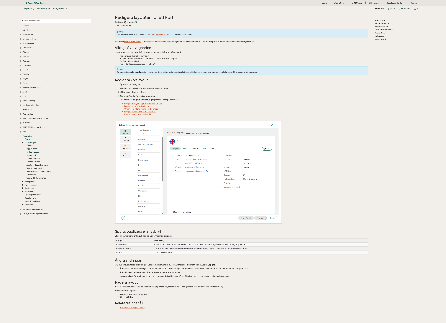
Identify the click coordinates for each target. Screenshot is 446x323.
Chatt (25, 96)
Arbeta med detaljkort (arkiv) (37, 165)
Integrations (339, 3)
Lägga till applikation (32, 201)
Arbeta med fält (32, 155)
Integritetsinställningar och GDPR (35, 118)
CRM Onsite (374, 3)
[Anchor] (113, 48)
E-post (25, 70)
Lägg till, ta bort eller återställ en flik (140, 111)
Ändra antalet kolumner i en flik (137, 114)
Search (413, 3)
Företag (26, 52)
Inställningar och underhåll (33, 209)
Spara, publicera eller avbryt (384, 30)
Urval (25, 92)
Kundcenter (29, 188)
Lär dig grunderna (29, 39)
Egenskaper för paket (33, 195)
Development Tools (159, 35)
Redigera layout (60, 8)
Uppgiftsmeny (30, 198)
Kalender (26, 61)
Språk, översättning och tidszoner (35, 214)
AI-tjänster (27, 123)
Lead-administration (31, 105)
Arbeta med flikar (33, 162)
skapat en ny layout (132, 41)
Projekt (25, 79)
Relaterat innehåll (380, 39)
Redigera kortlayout (381, 26)
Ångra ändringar (380, 33)
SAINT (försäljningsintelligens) (34, 127)
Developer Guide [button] (394, 3)
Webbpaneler (30, 182)
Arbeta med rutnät (33, 158)
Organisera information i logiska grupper (142, 109)
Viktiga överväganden (382, 23)
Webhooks (29, 204)
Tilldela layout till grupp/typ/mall (38, 171)
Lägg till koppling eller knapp (137, 106)
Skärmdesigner (43, 8)
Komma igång (28, 34)
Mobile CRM (27, 109)
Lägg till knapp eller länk (35, 168)
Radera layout (379, 36)
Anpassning (29, 8)
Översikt (26, 26)
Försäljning (27, 74)
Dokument (27, 65)
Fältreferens (31, 175)
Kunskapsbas (28, 114)
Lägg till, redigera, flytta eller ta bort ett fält (143, 103)
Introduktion (27, 30)
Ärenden (26, 83)
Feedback (405, 8)
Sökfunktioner (28, 43)
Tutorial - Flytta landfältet (36, 178)
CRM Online (357, 3)
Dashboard (27, 48)
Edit (418, 8)
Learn (324, 3)
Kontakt (26, 57)
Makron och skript (31, 185)
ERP (24, 132)
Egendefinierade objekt (32, 87)
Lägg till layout (31, 149)
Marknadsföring (29, 101)
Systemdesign (30, 191)
